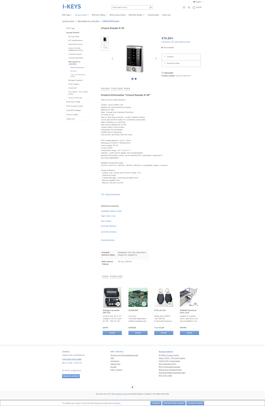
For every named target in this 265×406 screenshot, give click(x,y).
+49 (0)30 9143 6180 (71, 359)
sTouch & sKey (72, 115)
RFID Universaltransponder (169, 367)
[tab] (105, 88)
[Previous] (112, 58)
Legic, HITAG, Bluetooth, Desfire (77, 75)
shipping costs (121, 394)
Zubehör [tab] (105, 276)
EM (108, 216)
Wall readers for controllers (74, 63)
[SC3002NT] (138, 297)
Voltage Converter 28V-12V (111, 311)
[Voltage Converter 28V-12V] (112, 297)
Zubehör (170, 57)
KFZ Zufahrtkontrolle (75, 40)
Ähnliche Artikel (173, 63)
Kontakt (113, 367)
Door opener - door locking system (77, 93)
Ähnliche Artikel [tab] (116, 276)
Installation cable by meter (111, 211)
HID (113, 216)
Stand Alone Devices (75, 44)
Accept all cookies (195, 403)
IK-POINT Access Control (169, 355)
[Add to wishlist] (118, 304)
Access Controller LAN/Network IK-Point (75, 49)
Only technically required (174, 403)
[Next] (155, 58)
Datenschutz (115, 364)
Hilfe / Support (116, 370)
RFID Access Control (74, 106)
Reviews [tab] (127, 88)
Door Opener (106, 221)
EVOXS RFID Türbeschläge (169, 361)
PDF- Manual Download (110, 194)
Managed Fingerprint (75, 80)
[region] (129, 58)
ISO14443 (73, 71)
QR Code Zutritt (73, 36)
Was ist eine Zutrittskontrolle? (170, 370)
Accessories (72, 88)
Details (112, 333)
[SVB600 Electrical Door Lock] (189, 297)
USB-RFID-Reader (73, 110)
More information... (115, 403)
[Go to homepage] (72, 7)
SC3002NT (133, 310)
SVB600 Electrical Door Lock (188, 311)
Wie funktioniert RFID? (167, 364)
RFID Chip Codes (165, 376)
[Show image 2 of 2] (136, 79)
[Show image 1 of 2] (132, 79)
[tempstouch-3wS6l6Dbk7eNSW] (134, 58)
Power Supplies (73, 84)
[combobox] (129, 7)
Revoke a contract (70, 376)
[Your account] (188, 7)
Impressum (114, 361)
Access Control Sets (75, 98)
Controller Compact (75, 54)
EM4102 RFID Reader (77, 67)
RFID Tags (70, 28)
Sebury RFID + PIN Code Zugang (172, 358)
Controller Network (108, 226)
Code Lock (70, 119)
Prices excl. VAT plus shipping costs (176, 42)
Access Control (72, 33)
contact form (76, 370)
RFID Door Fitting (73, 102)
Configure (156, 403)
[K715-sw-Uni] (163, 297)
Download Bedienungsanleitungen (172, 373)
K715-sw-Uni (160, 310)
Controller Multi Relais (75, 58)
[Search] (150, 7)
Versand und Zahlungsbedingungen (124, 355)
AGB (112, 358)
